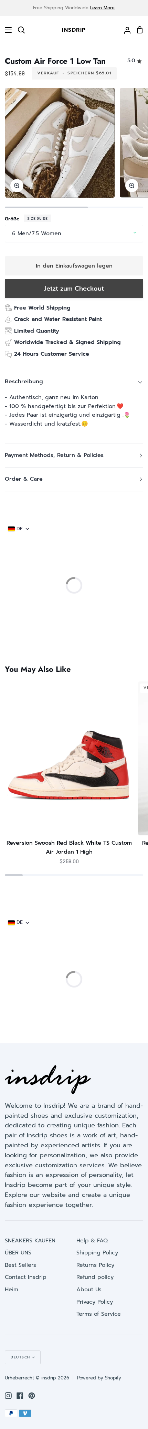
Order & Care (24, 479)
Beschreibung (24, 381)
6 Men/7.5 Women (36, 233)
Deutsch (20, 1357)
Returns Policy (95, 1265)
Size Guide (37, 218)
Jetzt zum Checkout (74, 288)
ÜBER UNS (18, 1253)
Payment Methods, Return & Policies (54, 455)
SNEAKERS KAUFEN (30, 1241)
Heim (11, 1289)
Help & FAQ (92, 1241)
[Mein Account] (124, 30)
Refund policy (95, 1277)
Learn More (102, 7)
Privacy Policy (94, 1302)
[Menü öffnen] (6, 30)
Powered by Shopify (99, 1378)
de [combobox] (20, 529)
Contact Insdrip (25, 1277)
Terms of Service (98, 1314)
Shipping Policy (97, 1253)
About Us (89, 1289)
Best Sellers (20, 1265)
